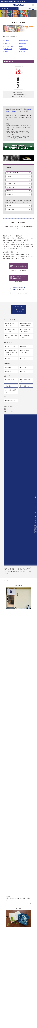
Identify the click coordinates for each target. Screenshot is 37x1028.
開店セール (7, 43)
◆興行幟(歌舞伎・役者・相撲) (25, 351)
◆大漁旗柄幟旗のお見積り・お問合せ (25, 324)
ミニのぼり (9, 180)
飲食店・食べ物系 (24, 40)
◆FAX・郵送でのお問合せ (11, 336)
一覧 (30, 903)
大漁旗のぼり (10, 176)
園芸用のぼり (10, 190)
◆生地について (9, 379)
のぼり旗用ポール (24, 49)
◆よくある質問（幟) (24, 336)
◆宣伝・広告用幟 (10, 346)
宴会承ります (23, 43)
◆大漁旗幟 (23, 346)
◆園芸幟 (22, 371)
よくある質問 (10, 209)
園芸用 (21, 46)
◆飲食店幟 (8, 371)
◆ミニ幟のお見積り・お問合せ (25, 330)
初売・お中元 (23, 51)
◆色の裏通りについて (25, 380)
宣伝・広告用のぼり (12, 172)
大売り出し (7, 40)
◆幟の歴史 (8, 386)
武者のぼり (9, 194)
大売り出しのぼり (11, 183)
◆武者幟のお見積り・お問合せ (10, 330)
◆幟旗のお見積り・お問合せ (10, 324)
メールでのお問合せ (19, 266)
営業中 (6, 51)
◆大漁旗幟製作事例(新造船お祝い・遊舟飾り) (11, 352)
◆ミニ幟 (22, 358)
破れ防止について (11, 205)
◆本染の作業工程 (10, 400)
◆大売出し (8, 367)
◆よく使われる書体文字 (10, 391)
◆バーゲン (23, 367)
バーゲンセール (8, 49)
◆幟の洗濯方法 (24, 386)
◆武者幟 (7, 358)
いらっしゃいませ (8, 46)
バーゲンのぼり (10, 187)
